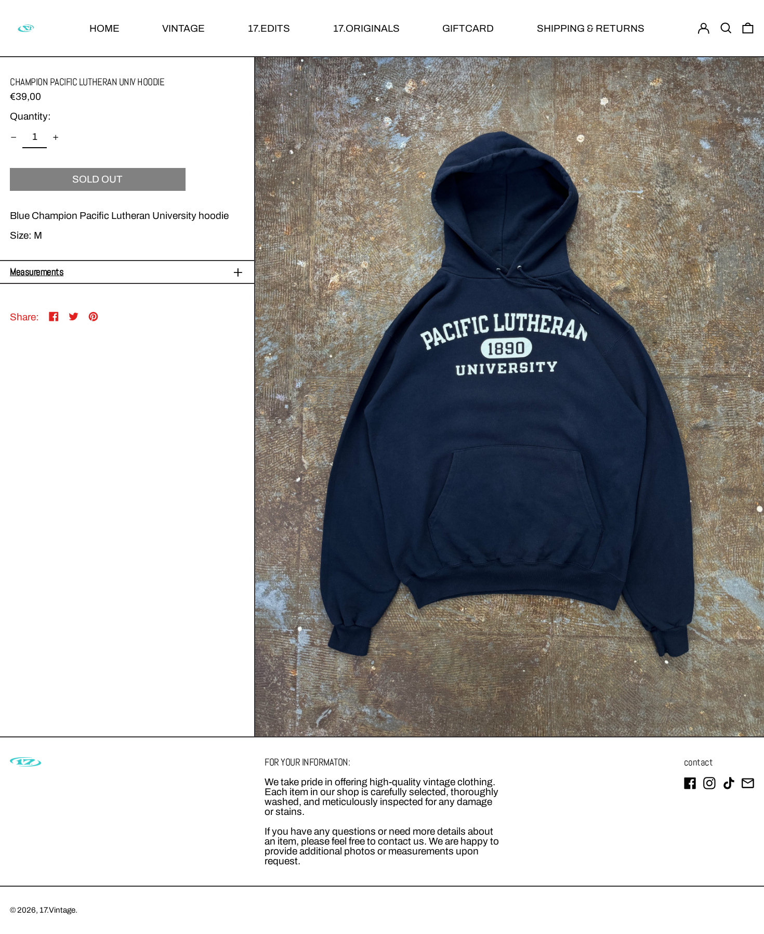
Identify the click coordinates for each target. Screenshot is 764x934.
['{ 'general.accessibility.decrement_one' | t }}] (13, 137)
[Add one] (55, 137)
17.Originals (366, 28)
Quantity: (30, 116)
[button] (726, 28)
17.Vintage (57, 910)
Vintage (183, 28)
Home (104, 28)
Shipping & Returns (590, 28)
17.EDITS (269, 28)
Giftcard (468, 28)
